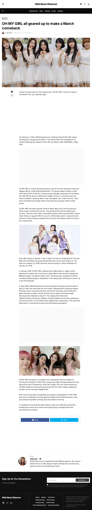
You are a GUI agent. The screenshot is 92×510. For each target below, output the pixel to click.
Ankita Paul (33, 459)
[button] (3, 4)
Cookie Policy (50, 502)
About (37, 497)
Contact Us (51, 497)
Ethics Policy (51, 500)
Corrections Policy (53, 505)
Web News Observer (46, 4)
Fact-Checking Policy (39, 505)
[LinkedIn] (88, 4)
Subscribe (82, 480)
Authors (43, 497)
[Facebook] (80, 4)
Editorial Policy (40, 500)
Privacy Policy (40, 502)
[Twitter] (84, 4)
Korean (5, 18)
